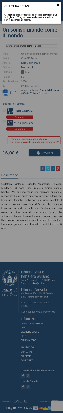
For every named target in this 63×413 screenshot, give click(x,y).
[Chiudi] (58, 5)
